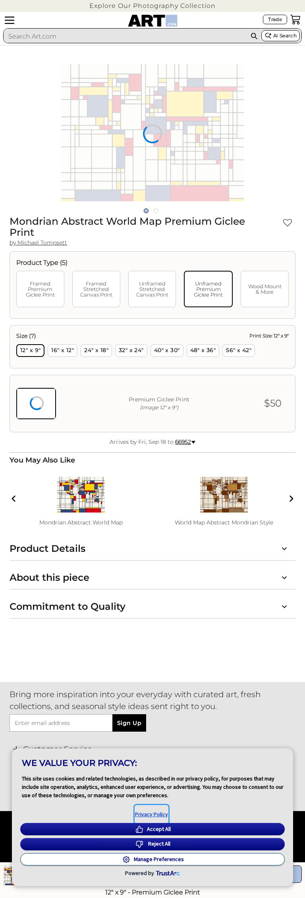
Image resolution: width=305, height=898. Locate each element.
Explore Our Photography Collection (152, 6)
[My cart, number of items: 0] (295, 19)
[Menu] (9, 20)
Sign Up (129, 722)
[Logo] (153, 21)
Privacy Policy (151, 814)
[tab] (40, 289)
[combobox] (125, 36)
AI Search (285, 36)
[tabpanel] (152, 379)
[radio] (30, 350)
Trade (275, 19)
